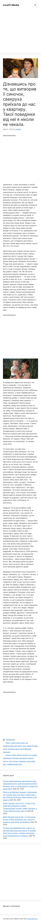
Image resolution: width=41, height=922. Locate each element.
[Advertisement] (20, 31)
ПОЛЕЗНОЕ (10, 740)
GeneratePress (32, 919)
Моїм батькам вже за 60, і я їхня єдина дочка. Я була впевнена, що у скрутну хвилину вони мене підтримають (19, 819)
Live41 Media (11, 5)
